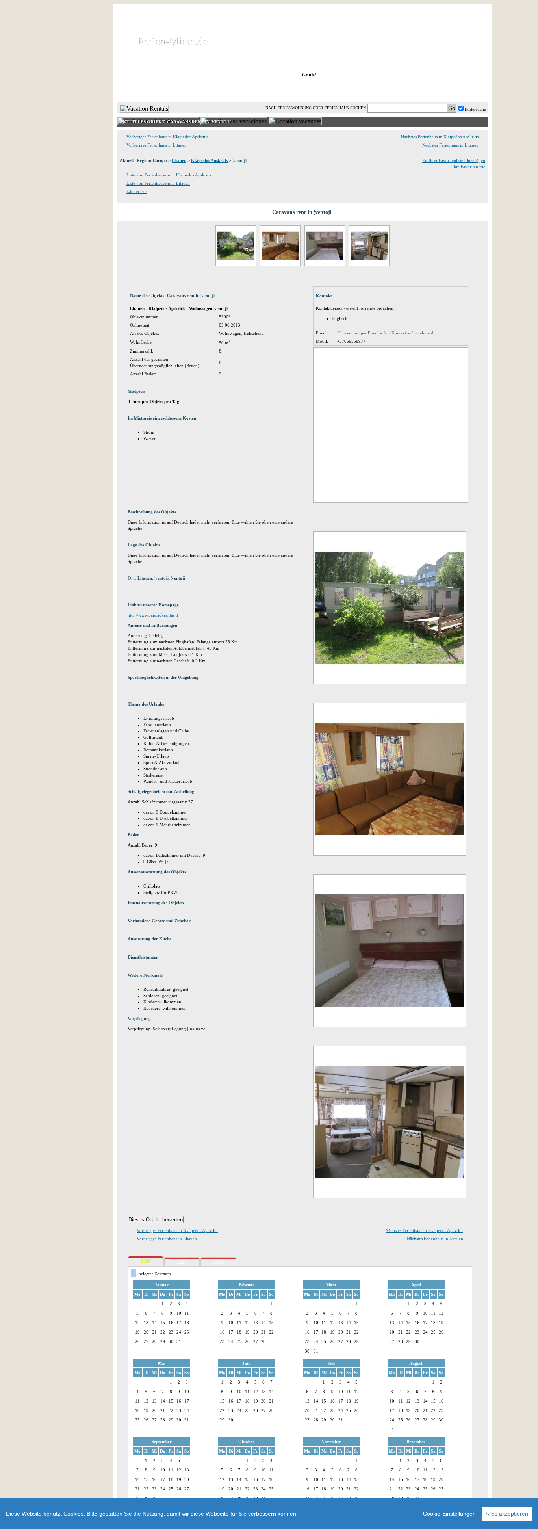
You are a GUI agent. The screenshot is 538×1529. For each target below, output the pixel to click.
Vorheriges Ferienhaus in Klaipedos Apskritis (167, 136)
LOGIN (418, 90)
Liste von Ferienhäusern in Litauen (158, 183)
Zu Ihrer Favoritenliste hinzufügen (453, 160)
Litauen (179, 160)
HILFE (466, 90)
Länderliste (136, 191)
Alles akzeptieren (507, 1513)
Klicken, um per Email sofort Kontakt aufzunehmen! (385, 333)
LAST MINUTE (367, 90)
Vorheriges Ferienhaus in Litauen (156, 145)
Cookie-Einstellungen (449, 1513)
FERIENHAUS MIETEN (213, 90)
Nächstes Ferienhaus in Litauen (450, 145)
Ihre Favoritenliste (468, 166)
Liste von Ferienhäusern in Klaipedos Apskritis (168, 175)
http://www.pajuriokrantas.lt (153, 615)
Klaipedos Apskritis (209, 160)
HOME (144, 90)
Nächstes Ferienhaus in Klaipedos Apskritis (440, 136)
